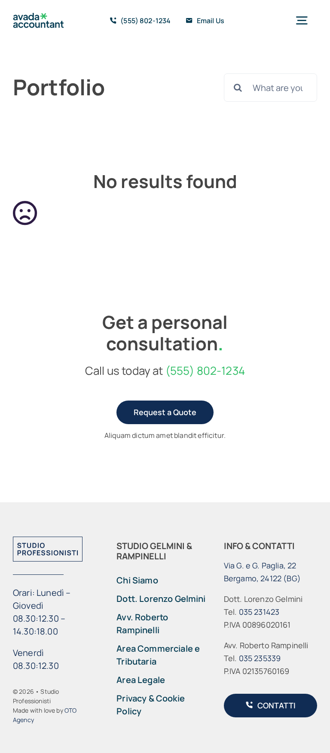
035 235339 (260, 658)
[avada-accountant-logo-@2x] (38, 17)
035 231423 (259, 612)
